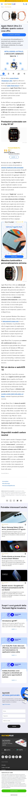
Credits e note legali (6, 767)
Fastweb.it (4, 770)
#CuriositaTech (5, 481)
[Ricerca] (24, 4)
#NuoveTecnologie (6, 483)
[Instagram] (3, 756)
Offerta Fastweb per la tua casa (14, 1)
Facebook (14, 501)
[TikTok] (6, 756)
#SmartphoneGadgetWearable (8, 485)
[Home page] (9, 4)
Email (21, 501)
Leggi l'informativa (6, 704)
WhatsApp (17, 501)
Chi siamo (4, 765)
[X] (20, 756)
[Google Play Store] (20, 750)
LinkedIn (7, 501)
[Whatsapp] (13, 756)
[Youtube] (9, 756)
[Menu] (2, 4)
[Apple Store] (7, 750)
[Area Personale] (26, 4)
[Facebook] (16, 756)
